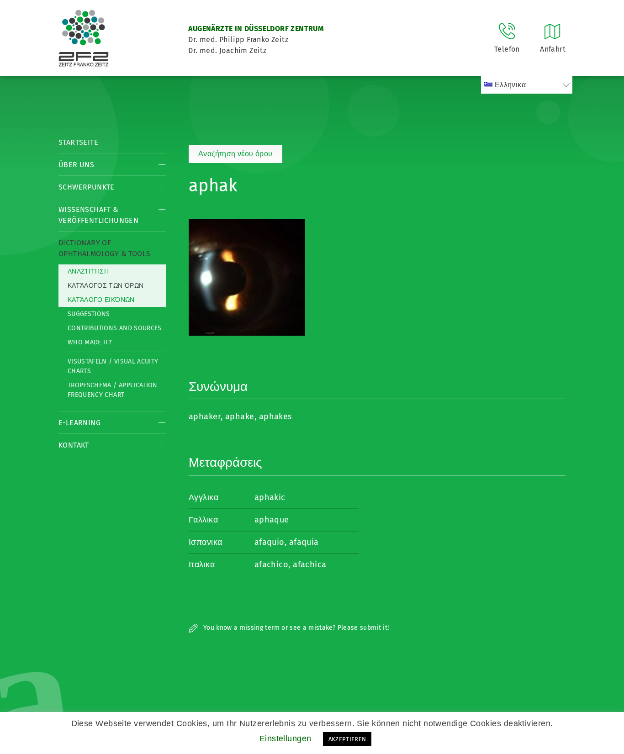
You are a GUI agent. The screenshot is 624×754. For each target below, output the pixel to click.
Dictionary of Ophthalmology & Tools (104, 248)
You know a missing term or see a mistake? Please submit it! (295, 628)
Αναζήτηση (88, 271)
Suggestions (89, 314)
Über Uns (76, 164)
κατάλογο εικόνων (101, 300)
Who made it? (89, 342)
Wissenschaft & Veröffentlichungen (98, 215)
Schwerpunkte (86, 187)
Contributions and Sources (115, 328)
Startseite (78, 142)
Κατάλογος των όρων (105, 286)
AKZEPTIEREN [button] (347, 739)
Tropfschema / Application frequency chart (113, 390)
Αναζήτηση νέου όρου (235, 153)
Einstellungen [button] (285, 738)
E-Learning (79, 422)
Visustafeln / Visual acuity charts (113, 366)
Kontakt (73, 445)
